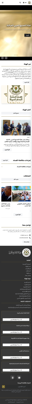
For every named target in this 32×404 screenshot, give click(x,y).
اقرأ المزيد (26, 82)
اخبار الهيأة (28, 266)
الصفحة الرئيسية (27, 264)
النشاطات (28, 271)
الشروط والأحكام (11, 402)
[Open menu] (2, 2)
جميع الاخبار (16, 113)
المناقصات (28, 268)
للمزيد (27, 35)
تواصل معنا (26, 241)
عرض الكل (16, 179)
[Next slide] (2, 57)
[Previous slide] (6, 57)
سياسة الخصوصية (20, 402)
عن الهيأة (28, 273)
